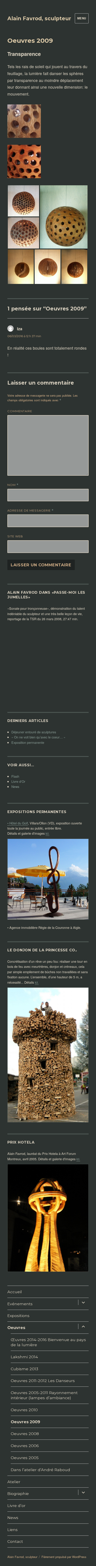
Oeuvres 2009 (25, 1421)
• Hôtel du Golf (17, 823)
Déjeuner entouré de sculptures (33, 732)
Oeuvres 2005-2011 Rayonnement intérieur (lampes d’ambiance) (44, 1395)
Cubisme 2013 (24, 1368)
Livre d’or (16, 1505)
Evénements (20, 1303)
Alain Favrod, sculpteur (39, 18)
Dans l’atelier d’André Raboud (40, 1469)
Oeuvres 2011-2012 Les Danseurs (43, 1380)
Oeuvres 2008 (25, 1433)
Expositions (18, 1315)
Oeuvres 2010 (24, 1409)
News (15, 786)
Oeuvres (16, 1327)
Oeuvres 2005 (25, 1457)
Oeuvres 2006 (25, 1445)
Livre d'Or (18, 781)
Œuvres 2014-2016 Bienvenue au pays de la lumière (48, 1342)
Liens (12, 1529)
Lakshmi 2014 (24, 1356)
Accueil (14, 1291)
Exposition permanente (27, 742)
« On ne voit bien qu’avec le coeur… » (38, 737)
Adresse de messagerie (30, 510)
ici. (47, 833)
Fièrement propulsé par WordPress (64, 1557)
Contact (15, 1541)
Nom (13, 485)
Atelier (13, 1481)
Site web (15, 536)
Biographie (18, 1493)
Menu (81, 18)
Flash (15, 776)
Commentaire (19, 411)
